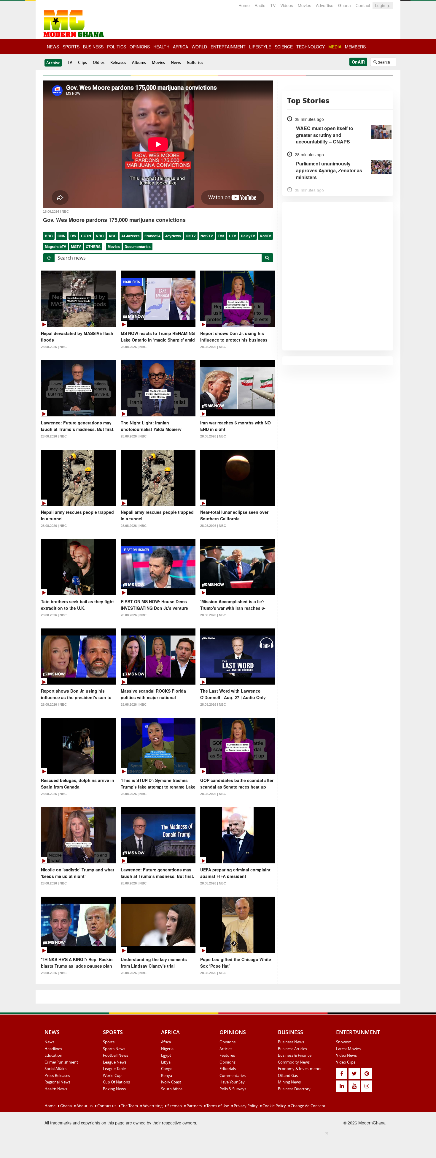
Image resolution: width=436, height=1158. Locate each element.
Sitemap (174, 1105)
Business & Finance (294, 1055)
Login (380, 5)
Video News (346, 1055)
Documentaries (138, 246)
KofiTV (265, 235)
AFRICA (180, 47)
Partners (194, 1105)
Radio (259, 5)
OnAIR (358, 62)
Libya (166, 1062)
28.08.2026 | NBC (54, 347)
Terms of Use (217, 1105)
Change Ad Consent (307, 1105)
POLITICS (116, 47)
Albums (139, 62)
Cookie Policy (274, 1105)
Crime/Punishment (61, 1062)
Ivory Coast (171, 1082)
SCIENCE (284, 47)
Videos (286, 5)
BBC (49, 235)
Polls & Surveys (232, 1088)
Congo (167, 1068)
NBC (100, 235)
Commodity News (294, 1062)
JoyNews (173, 235)
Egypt (166, 1055)
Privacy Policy (245, 1105)
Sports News (114, 1048)
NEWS (53, 47)
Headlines (53, 1048)
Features (227, 1055)
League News (114, 1062)
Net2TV (207, 235)
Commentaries (232, 1075)
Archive (53, 62)
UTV (232, 235)
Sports (108, 1042)
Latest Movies (348, 1048)
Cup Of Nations (116, 1082)
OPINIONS (140, 47)
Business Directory (294, 1088)
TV (273, 5)
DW (73, 235)
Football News (115, 1055)
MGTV (76, 246)
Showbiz (343, 1042)
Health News (55, 1088)
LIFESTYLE (260, 47)
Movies (304, 5)
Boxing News (114, 1088)
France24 (152, 235)
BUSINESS (93, 47)
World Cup (112, 1075)
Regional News (57, 1082)
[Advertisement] (216, 1143)
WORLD (199, 47)
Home (244, 5)
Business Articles (292, 1048)
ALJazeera (130, 235)
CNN (62, 235)
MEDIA (334, 47)
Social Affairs (55, 1068)
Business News (291, 1042)
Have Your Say (232, 1082)
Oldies (98, 62)
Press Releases (57, 1075)
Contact (363, 5)
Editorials (227, 1068)
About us (84, 1105)
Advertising (152, 1105)
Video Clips (345, 1062)
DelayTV (248, 235)
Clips (82, 62)
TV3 (221, 235)
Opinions (227, 1042)
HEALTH (161, 47)
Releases (118, 62)
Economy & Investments (299, 1068)
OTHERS (93, 246)
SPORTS (71, 47)
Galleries (195, 62)
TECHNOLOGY (310, 47)
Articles (225, 1048)
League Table (114, 1068)
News (176, 62)
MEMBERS (355, 47)
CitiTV (191, 235)
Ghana (344, 5)
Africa (166, 1042)
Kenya (166, 1075)
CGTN (86, 235)
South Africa (171, 1088)
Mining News (289, 1082)
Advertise (324, 5)
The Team (129, 1105)
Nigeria (167, 1048)
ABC (113, 235)
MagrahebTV (55, 246)
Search (383, 62)
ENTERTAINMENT (228, 47)
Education (53, 1055)
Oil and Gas (288, 1075)
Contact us (106, 1105)
